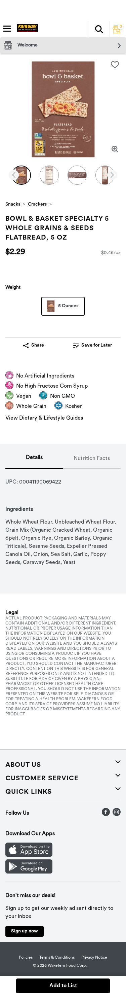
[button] (99, 29)
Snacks (12, 204)
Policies (26, 958)
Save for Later (96, 345)
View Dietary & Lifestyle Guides (44, 418)
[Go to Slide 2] (49, 175)
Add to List (63, 986)
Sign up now (24, 931)
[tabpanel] (63, 518)
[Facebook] (106, 814)
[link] (93, 345)
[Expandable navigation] (7, 28)
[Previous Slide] (13, 175)
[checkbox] (115, 65)
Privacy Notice (94, 958)
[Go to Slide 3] (77, 175)
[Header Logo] (26, 29)
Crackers (37, 204)
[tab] (34, 459)
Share (37, 345)
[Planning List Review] (117, 32)
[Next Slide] (112, 175)
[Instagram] (117, 814)
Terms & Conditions (57, 958)
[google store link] (28, 872)
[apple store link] (28, 855)
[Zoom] (115, 149)
